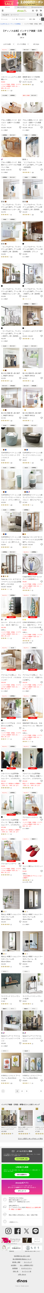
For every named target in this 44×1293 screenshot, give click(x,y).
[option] (9, 1121)
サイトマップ (28, 1262)
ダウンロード (22, 1191)
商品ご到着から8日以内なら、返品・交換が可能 (23, 1215)
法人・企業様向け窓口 (26, 1265)
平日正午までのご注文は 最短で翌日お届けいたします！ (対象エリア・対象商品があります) (19, 1200)
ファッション (4, 19)
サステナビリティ (26, 1268)
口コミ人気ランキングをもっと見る (30, 1138)
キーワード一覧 (26, 1271)
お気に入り (37, 11)
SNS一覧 (15, 1271)
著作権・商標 (16, 1262)
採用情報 (15, 1268)
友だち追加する (22, 1174)
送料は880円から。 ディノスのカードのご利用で (25, 1207)
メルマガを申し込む (22, 1159)
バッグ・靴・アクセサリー (18, 19)
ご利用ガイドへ (13, 1222)
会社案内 (13, 1265)
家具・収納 (32, 19)
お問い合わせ (22, 1274)
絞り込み (36, 44)
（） (11, 90)
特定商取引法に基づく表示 (22, 1256)
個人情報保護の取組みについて (22, 1259)
